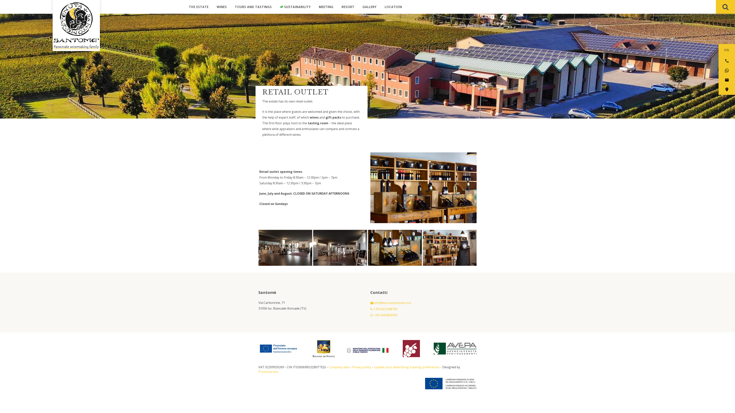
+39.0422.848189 (385, 309)
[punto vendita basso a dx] (450, 248)
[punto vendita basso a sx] (395, 248)
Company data (339, 367)
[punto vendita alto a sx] (285, 248)
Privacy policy (361, 367)
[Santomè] (76, 19)
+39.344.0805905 (385, 315)
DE (732, 50)
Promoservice (268, 372)
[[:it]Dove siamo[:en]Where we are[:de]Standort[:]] (726, 89)
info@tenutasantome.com (392, 303)
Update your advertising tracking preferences (407, 367)
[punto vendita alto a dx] (340, 248)
